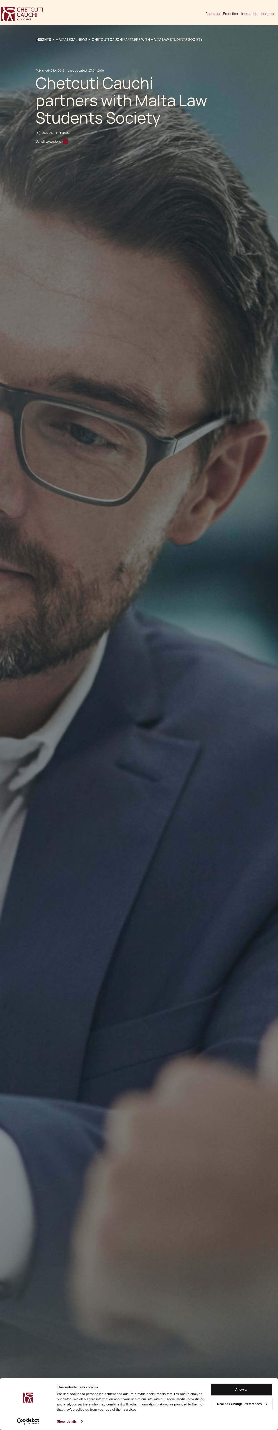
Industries (249, 14)
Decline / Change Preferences (239, 1403)
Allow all (241, 1389)
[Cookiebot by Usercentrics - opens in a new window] (28, 1421)
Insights (267, 14)
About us (212, 14)
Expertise (230, 14)
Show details (67, 1421)
